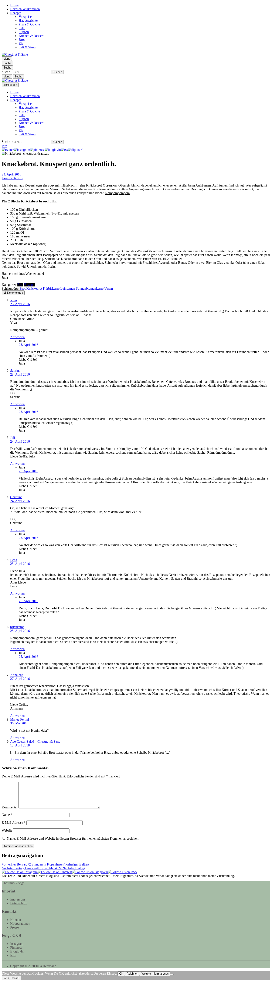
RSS (13, 955)
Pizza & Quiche (29, 24)
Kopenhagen (33, 185)
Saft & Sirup (27, 47)
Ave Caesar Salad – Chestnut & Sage (35, 741)
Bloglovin (17, 951)
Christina (16, 497)
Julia (13, 437)
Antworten (17, 337)
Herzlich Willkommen (25, 9)
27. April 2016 (20, 678)
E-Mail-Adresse (14, 822)
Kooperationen (20, 923)
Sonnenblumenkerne (89, 288)
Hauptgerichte (28, 20)
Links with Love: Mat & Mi (43, 868)
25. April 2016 (28, 345)
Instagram (16, 944)
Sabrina (15, 370)
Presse (14, 927)
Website (7, 830)
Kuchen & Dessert (31, 36)
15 (12, 178)
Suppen (24, 32)
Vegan (108, 288)
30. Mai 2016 (19, 723)
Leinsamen (67, 288)
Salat (22, 28)
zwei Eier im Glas (211, 262)
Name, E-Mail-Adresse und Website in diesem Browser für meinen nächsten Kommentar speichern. (73, 838)
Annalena (16, 675)
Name (7, 814)
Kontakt (15, 920)
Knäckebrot (34, 288)
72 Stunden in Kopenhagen (45, 864)
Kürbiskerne (51, 288)
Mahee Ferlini (19, 719)
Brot (22, 39)
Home (14, 5)
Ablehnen (132, 973)
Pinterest (16, 947)
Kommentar (10, 807)
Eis (21, 43)
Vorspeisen (26, 16)
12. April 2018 (20, 745)
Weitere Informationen (155, 973)
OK (121, 973)
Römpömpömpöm (117, 193)
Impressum (17, 899)
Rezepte (15, 13)
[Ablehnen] (172, 974)
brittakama (17, 627)
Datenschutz (18, 903)
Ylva (13, 300)
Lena (13, 560)
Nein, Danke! (11, 978)
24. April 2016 (20, 441)
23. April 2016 (11, 174)
